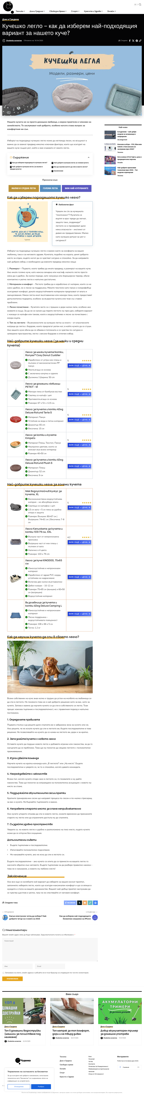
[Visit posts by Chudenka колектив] (3, 40)
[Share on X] (133, 40)
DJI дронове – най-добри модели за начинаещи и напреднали (126, 134)
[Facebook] (129, 1067)
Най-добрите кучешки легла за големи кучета (71, 163)
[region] (29, 1079)
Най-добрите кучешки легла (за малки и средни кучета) (26, 168)
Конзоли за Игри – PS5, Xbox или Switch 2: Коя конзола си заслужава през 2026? (129, 146)
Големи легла (50, 188)
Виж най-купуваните (76, 188)
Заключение (58, 171)
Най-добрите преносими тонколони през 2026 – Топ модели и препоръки (127, 170)
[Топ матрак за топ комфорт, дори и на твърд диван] (72, 1011)
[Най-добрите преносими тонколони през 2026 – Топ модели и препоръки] (110, 171)
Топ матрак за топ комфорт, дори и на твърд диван (71, 1032)
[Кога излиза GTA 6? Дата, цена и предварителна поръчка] (110, 160)
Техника (120, 152)
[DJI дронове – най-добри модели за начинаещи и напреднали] (110, 135)
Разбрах (41, 1087)
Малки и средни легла (24, 188)
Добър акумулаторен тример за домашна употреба (119, 1032)
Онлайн (120, 162)
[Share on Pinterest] (136, 40)
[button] (140, 4)
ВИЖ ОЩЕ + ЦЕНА (78, 365)
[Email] (84, 903)
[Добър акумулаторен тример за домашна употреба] (120, 1011)
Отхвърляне (19, 1087)
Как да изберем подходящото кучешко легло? (29, 163)
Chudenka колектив (14, 41)
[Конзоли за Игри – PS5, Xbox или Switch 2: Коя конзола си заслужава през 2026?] (110, 147)
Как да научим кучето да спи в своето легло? (71, 167)
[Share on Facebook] (129, 40)
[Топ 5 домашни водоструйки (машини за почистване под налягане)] (24, 1011)
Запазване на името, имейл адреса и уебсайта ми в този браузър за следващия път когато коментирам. (47, 973)
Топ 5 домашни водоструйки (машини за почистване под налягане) (22, 1034)
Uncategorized (122, 140)
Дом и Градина (10, 19)
